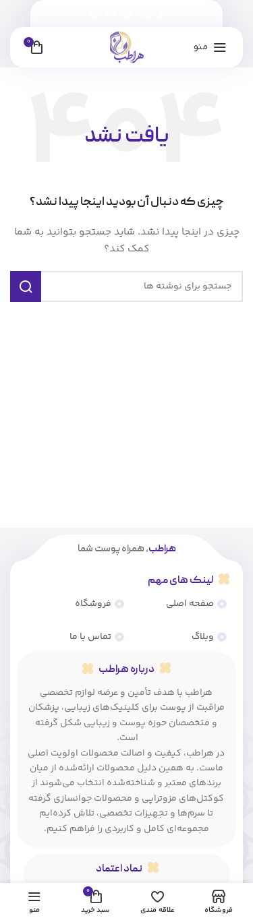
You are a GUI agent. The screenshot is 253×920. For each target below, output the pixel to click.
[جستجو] (25, 286)
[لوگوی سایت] (127, 47)
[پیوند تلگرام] (94, 14)
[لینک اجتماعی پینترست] (127, 14)
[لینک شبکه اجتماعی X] (145, 14)
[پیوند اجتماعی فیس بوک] (161, 14)
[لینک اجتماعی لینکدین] (111, 14)
